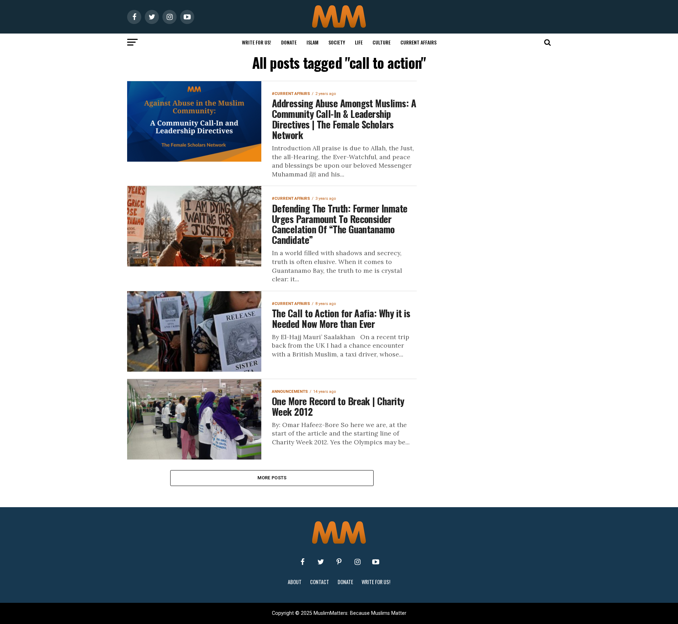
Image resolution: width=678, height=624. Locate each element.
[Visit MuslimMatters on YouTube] (376, 562)
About (295, 582)
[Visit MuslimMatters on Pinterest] (339, 562)
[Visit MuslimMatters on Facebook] (302, 562)
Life (359, 42)
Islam (313, 42)
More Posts (272, 477)
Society (336, 42)
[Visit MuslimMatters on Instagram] (357, 562)
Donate (289, 42)
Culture (382, 42)
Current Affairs (418, 42)
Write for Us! (256, 42)
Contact (319, 582)
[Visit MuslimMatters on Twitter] (321, 562)
